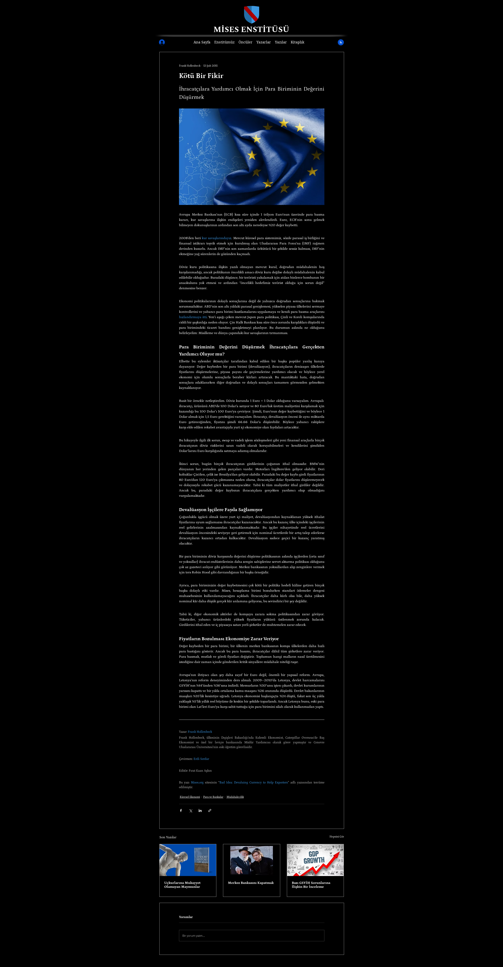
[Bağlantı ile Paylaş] (210, 810)
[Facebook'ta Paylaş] (181, 810)
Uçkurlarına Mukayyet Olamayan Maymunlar (182, 885)
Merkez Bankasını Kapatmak (251, 883)
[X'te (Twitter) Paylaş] (190, 810)
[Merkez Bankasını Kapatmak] (251, 860)
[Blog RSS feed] (341, 42)
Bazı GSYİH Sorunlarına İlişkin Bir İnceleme (311, 885)
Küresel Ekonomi (190, 797)
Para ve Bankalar (213, 797)
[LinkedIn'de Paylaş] (200, 810)
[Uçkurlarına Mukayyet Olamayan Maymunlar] (188, 860)
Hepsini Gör (337, 836)
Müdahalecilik (235, 797)
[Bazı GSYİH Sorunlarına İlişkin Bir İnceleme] (315, 860)
